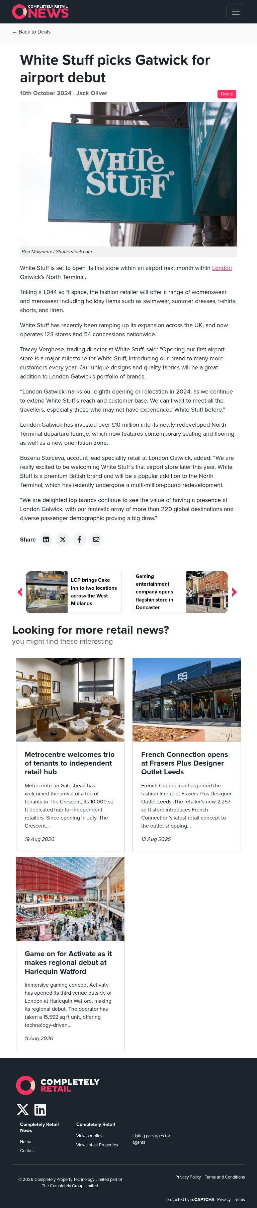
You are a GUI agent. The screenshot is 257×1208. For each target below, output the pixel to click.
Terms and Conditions (225, 1177)
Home (25, 1141)
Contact (27, 1150)
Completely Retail (95, 1124)
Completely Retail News (39, 1127)
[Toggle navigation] (235, 11)
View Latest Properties (97, 1145)
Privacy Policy (188, 1177)
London (222, 268)
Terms (239, 1199)
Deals (227, 94)
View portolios (89, 1136)
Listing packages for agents (151, 1139)
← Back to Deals (31, 31)
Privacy (224, 1199)
